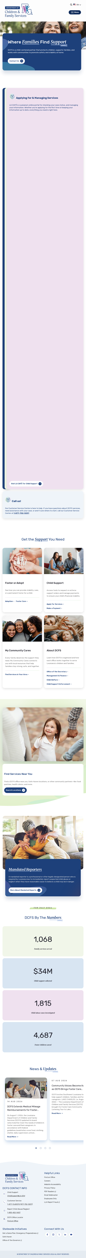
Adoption (9, 601)
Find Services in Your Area (16, 674)
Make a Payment (54, 608)
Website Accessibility (52, 1184)
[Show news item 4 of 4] (50, 1148)
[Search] (71, 4)
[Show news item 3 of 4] (45, 1148)
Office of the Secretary (57, 672)
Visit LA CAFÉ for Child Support (27, 484)
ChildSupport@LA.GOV (16, 1196)
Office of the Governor (19, 1240)
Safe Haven (7, 1237)
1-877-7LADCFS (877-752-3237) (20, 1204)
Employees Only (50, 1199)
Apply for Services (54, 604)
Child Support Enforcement (58, 684)
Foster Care (21, 601)
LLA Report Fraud (59, 1202)
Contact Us (14, 61)
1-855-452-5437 (13, 1213)
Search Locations (13, 790)
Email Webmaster (51, 1195)
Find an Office (12, 1221)
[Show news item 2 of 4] (40, 1148)
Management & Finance (57, 676)
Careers (47, 1181)
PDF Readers (57, 1191)
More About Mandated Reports (23, 890)
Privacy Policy (49, 1188)
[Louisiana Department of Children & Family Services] (19, 11)
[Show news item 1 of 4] (36, 1148)
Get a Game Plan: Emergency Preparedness (22, 1233)
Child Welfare (52, 680)
